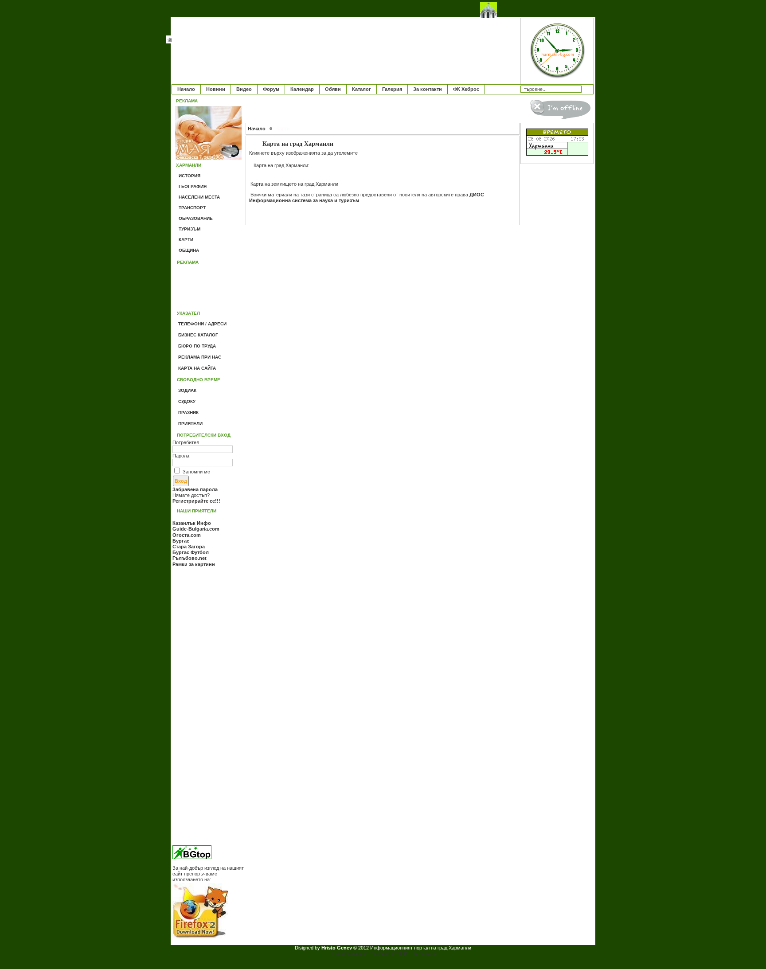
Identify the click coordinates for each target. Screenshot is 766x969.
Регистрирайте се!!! (196, 501)
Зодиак (187, 390)
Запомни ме (196, 471)
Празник (188, 412)
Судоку (186, 401)
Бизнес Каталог (198, 334)
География (193, 186)
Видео (244, 89)
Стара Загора (188, 546)
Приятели (190, 423)
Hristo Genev (337, 947)
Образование (196, 218)
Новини (215, 89)
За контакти (427, 89)
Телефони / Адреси (202, 323)
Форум (271, 89)
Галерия (392, 89)
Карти (186, 239)
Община (189, 250)
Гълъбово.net (189, 558)
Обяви (333, 89)
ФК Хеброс (466, 89)
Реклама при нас (199, 357)
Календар (302, 89)
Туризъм (189, 229)
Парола (180, 455)
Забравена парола (195, 489)
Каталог (361, 89)
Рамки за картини (193, 564)
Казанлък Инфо (191, 523)
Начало (186, 89)
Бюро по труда (197, 346)
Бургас (180, 540)
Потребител (185, 442)
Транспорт (192, 207)
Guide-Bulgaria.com (195, 528)
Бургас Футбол (190, 552)
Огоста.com (186, 535)
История (189, 175)
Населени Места (199, 197)
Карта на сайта (197, 368)
